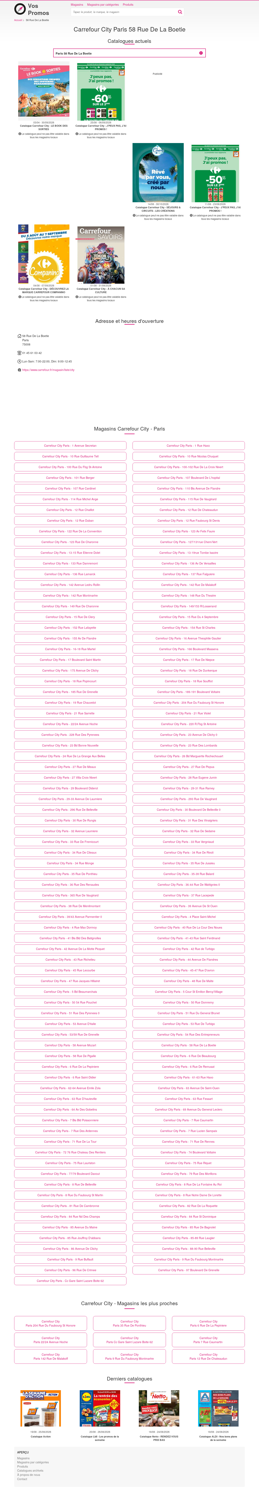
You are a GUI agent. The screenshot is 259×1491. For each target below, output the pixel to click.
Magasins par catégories (103, 4)
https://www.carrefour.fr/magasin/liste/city (48, 370)
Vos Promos (38, 9)
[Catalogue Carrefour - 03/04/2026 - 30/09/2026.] (43, 91)
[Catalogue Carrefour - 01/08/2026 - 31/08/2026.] (101, 254)
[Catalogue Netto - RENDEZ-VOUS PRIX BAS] (159, 1408)
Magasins (77, 4)
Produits (128, 4)
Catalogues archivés (30, 1470)
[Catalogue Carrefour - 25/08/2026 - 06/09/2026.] (101, 91)
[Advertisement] (187, 103)
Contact (22, 1479)
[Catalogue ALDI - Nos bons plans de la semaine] (218, 1408)
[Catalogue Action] (40, 1408)
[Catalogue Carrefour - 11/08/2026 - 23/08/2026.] (215, 172)
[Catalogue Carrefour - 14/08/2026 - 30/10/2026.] (158, 172)
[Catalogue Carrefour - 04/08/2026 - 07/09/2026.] (43, 254)
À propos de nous (28, 1474)
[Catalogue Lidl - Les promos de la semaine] (100, 1408)
